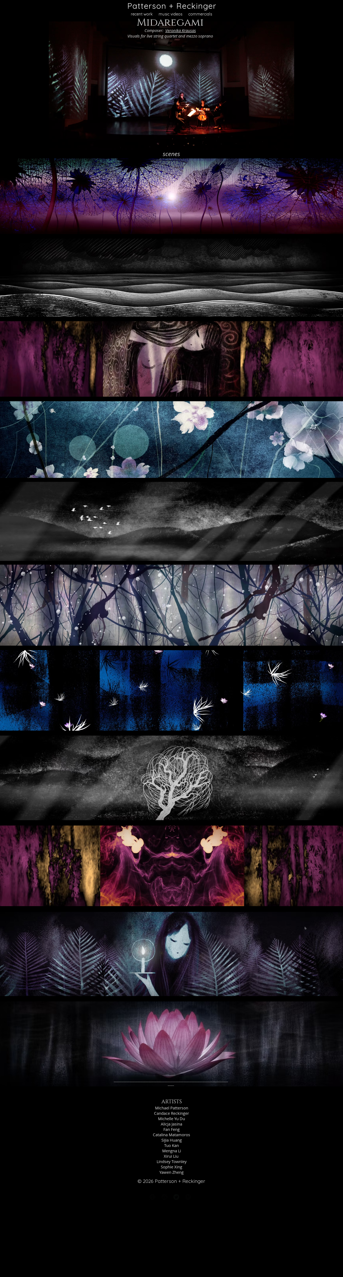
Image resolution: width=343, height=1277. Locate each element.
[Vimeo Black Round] (188, 1197)
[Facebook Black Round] (152, 1197)
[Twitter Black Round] (176, 1197)
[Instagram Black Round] (164, 1197)
